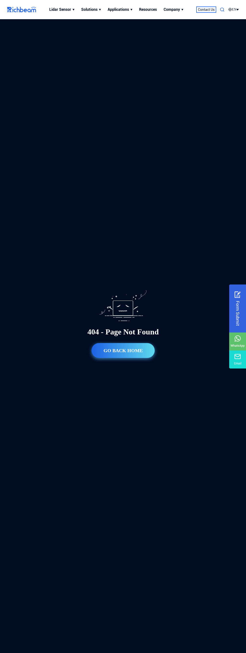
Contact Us (206, 10)
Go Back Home (123, 350)
